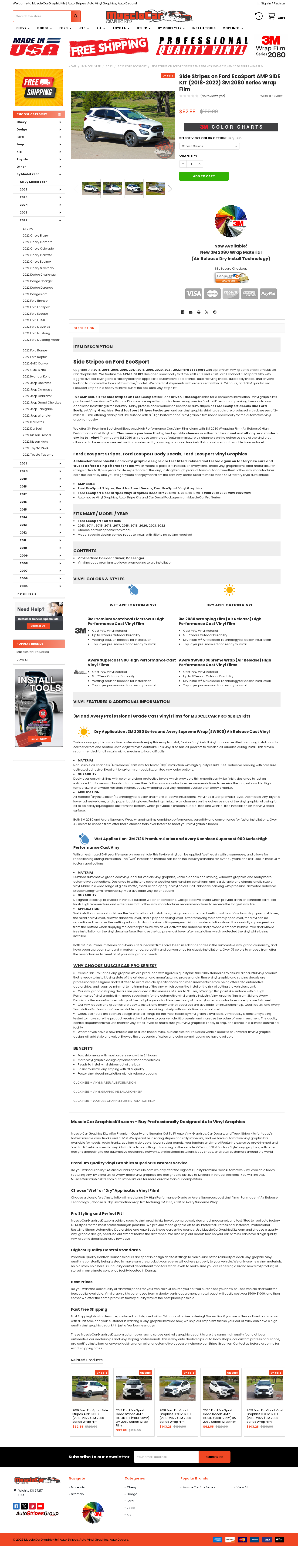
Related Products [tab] (87, 1360)
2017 (23, 494)
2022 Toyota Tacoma (38, 455)
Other (142, 28)
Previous (76, 188)
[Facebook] (182, 312)
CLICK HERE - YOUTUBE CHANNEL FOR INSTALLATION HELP (114, 1101)
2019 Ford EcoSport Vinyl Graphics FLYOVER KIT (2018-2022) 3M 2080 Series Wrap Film (265, 1416)
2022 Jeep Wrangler (37, 415)
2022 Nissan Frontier (37, 435)
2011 (23, 540)
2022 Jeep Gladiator (37, 396)
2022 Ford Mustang (36, 333)
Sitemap (77, 1494)
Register (279, 3)
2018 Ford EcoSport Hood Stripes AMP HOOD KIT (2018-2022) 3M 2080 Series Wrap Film (132, 1418)
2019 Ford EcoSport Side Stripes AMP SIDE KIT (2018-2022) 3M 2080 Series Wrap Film (90, 1416)
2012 (23, 532)
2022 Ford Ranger (35, 350)
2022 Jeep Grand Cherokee (42, 402)
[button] (39, 616)
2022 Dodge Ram (35, 294)
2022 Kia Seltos (33, 422)
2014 (23, 517)
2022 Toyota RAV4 (35, 448)
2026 (23, 189)
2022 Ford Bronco (35, 301)
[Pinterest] (214, 312)
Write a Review (271, 95)
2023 (23, 212)
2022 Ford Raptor (35, 357)
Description (84, 328)
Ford (63, 28)
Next (170, 188)
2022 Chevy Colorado (38, 248)
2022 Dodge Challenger (39, 275)
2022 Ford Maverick (36, 327)
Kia (99, 28)
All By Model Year (33, 182)
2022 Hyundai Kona (37, 376)
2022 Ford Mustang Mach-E (42, 342)
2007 (24, 571)
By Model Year (169, 28)
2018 (23, 486)
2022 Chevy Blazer (36, 235)
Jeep (82, 28)
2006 (24, 578)
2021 (23, 463)
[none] (123, 125)
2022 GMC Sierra (34, 370)
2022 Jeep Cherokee (37, 383)
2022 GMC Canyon (36, 363)
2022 (23, 220)
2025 (23, 197)
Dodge (42, 28)
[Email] (190, 312)
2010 (23, 548)
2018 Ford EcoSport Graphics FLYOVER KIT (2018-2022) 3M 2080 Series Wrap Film (175, 1416)
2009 (24, 556)
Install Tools (204, 28)
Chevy (21, 28)
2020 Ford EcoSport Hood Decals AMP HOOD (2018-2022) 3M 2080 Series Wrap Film (220, 1416)
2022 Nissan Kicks (35, 442)
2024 (24, 205)
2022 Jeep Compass (37, 389)
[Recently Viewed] (260, 16)
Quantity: (188, 156)
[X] (206, 312)
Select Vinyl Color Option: (210, 138)
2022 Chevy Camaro (37, 242)
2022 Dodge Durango (38, 288)
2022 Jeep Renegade (38, 409)
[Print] (198, 312)
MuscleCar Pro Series (33, 652)
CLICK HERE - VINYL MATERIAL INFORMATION (104, 1082)
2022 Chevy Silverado (38, 268)
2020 (24, 471)
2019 (23, 479)
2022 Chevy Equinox (37, 262)
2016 (23, 502)
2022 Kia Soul (32, 429)
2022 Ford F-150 (34, 320)
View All (22, 660)
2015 (23, 509)
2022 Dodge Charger (37, 281)
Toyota (119, 28)
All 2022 (28, 229)
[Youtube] (40, 1506)
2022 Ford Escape (35, 314)
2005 (24, 586)
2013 (23, 525)
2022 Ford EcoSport (36, 307)
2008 (24, 563)
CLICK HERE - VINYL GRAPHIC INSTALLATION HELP (107, 1091)
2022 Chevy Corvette (37, 255)
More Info (231, 28)
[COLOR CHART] (231, 221)
